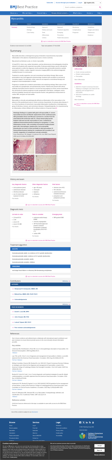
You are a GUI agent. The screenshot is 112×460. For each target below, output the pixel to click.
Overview (15, 24)
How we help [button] (41, 13)
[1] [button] (56, 108)
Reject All (99, 450)
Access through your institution (66, 2)
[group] (40, 289)
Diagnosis (46, 24)
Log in (80, 2)
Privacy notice (59, 430)
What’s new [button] (77, 13)
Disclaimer (58, 425)
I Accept (99, 445)
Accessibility (59, 435)
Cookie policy (59, 433)
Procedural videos (14, 438)
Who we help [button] (26, 13)
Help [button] (98, 13)
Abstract (14, 352)
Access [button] (89, 13)
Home (10, 425)
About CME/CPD (37, 435)
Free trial (35, 428)
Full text (14, 360)
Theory (30, 24)
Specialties (12, 430)
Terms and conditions (61, 428)
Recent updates (13, 428)
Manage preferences (99, 454)
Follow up (77, 24)
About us (35, 433)
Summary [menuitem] (14, 27)
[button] (66, 281)
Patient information (14, 435)
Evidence (11, 440)
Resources (92, 24)
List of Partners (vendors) (56, 450)
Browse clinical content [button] (59, 13)
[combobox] (81, 7)
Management (62, 24)
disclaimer (35, 412)
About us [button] (13, 13)
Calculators (12, 433)
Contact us (35, 438)
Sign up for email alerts (39, 440)
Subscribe (50, 2)
